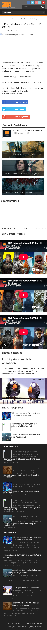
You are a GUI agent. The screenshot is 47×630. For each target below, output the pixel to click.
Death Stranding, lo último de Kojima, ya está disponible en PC (21, 508)
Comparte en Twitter (16, 109)
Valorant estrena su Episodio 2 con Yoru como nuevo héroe (25, 414)
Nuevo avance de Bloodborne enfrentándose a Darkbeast (21, 459)
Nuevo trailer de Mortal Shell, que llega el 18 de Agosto (21, 476)
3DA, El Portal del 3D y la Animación (30, 623)
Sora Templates (18, 627)
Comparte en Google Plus (18, 116)
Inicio (25, 228)
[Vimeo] (39, 2)
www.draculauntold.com (12, 94)
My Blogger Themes (35, 627)
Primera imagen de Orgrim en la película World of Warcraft (24, 425)
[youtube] (43, 2)
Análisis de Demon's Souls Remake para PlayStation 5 (25, 435)
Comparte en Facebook (17, 102)
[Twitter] (32, 2)
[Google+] (36, 2)
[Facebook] (28, 2)
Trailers (15, 30)
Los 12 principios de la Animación (25, 587)
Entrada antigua (40, 228)
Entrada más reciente (8, 228)
